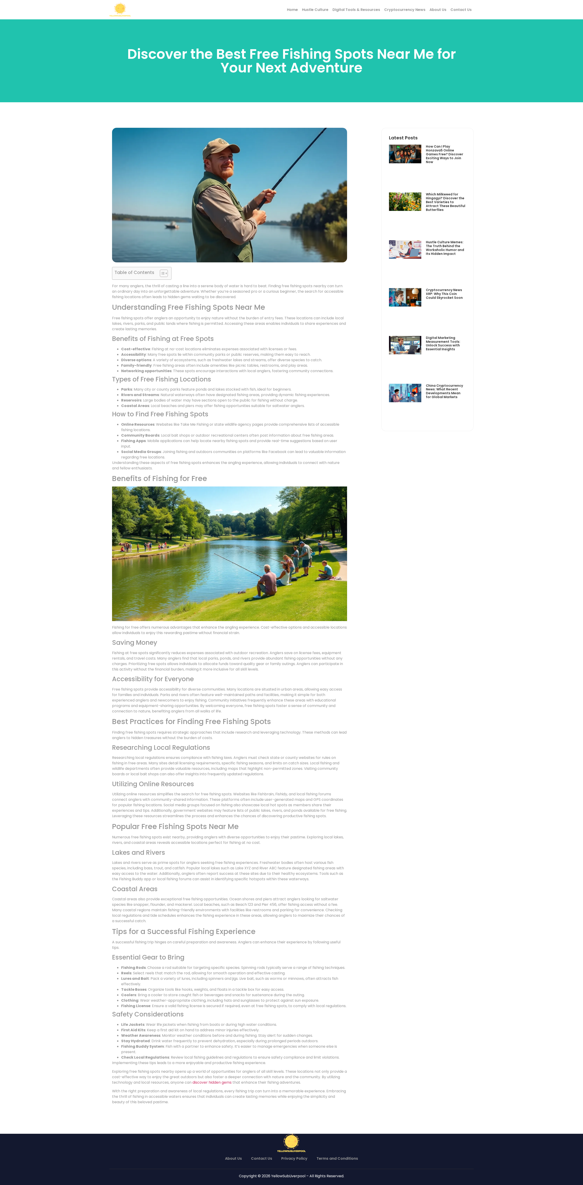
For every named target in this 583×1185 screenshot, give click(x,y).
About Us (438, 9)
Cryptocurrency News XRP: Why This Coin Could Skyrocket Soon (444, 294)
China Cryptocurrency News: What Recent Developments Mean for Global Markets (444, 391)
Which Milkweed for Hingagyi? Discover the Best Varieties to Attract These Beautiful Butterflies (445, 202)
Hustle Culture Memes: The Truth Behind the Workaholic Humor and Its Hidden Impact (445, 248)
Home (292, 9)
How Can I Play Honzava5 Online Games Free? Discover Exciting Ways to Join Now (444, 154)
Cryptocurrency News (404, 9)
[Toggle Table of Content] (161, 273)
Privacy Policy (294, 1158)
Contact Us (461, 9)
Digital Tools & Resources (356, 9)
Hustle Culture (315, 9)
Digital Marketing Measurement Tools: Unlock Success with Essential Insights (443, 343)
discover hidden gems (212, 1082)
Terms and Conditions (337, 1158)
